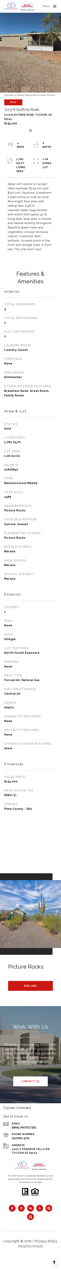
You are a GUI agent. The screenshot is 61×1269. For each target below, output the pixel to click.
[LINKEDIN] (30, 1208)
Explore (30, 986)
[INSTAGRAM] (21, 1208)
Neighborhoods (30, 1246)
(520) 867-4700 (20, 1138)
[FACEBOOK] (12, 1208)
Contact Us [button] (30, 1081)
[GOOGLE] (48, 1208)
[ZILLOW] (30, 1216)
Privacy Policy (46, 1241)
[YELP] (39, 1208)
